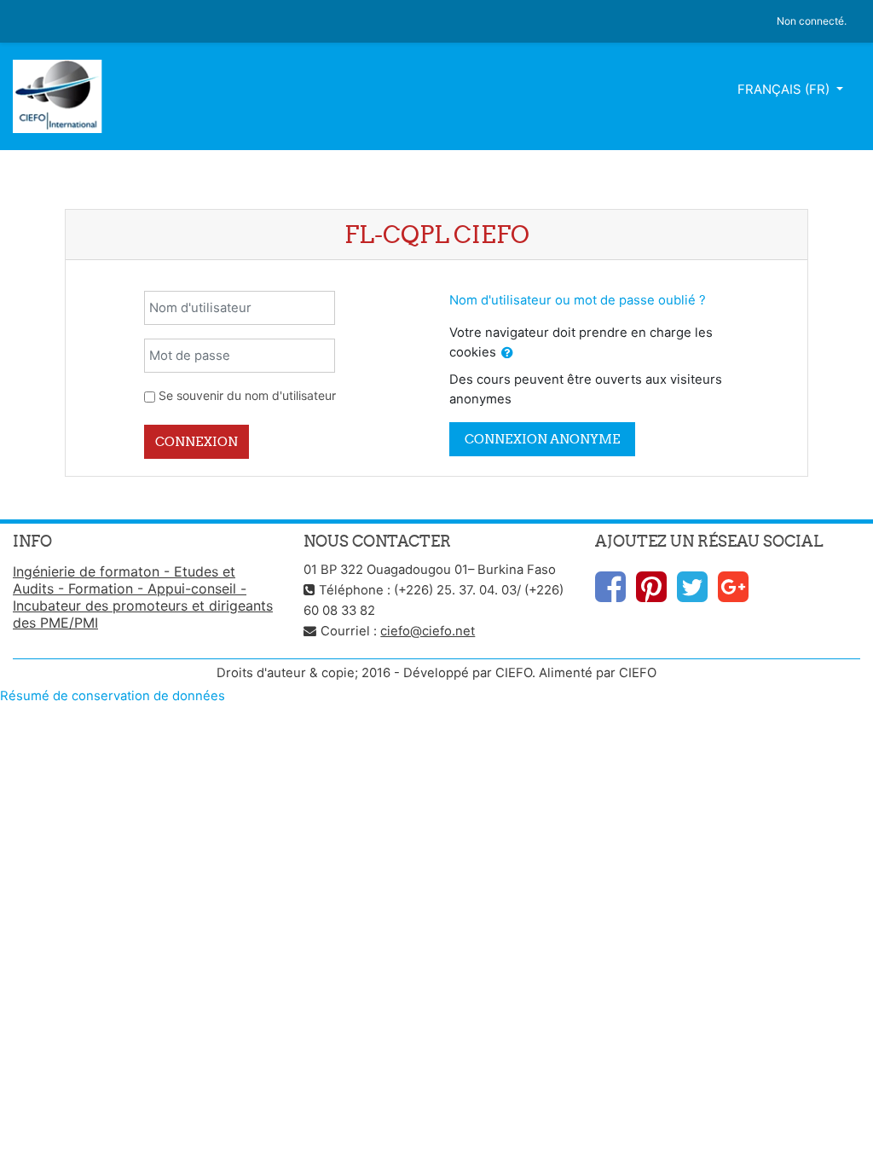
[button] (507, 353)
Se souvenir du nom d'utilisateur (247, 395)
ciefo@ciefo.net (427, 631)
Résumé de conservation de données (112, 696)
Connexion (196, 441)
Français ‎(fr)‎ (785, 89)
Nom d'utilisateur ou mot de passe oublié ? (577, 300)
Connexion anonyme (542, 439)
